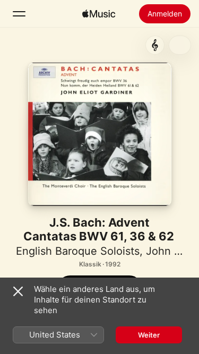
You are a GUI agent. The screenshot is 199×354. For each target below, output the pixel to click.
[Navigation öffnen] (19, 13)
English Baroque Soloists (78, 251)
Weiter (149, 335)
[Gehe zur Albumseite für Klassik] (155, 45)
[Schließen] (18, 291)
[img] (98, 14)
